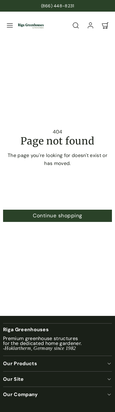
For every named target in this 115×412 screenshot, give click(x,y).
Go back (57, 185)
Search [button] (57, 200)
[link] (90, 25)
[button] (9, 25)
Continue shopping (57, 215)
